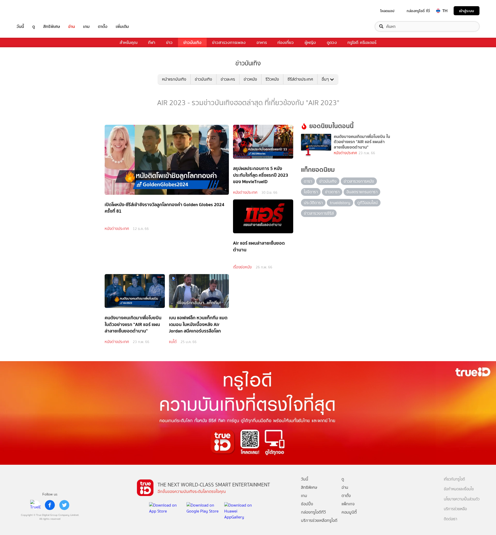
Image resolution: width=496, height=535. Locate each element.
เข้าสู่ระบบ (466, 11)
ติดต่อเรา (450, 519)
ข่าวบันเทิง (192, 42)
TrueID (32, 10)
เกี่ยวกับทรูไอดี (454, 479)
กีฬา (151, 42)
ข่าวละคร (228, 79)
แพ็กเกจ (348, 504)
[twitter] (64, 505)
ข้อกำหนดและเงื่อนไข (459, 489)
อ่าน (71, 26)
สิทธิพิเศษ (51, 26)
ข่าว (169, 42)
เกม (86, 26)
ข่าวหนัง (250, 79)
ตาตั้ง (102, 26)
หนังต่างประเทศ (117, 228)
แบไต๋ (173, 342)
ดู (33, 26)
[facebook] (50, 505)
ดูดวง (332, 42)
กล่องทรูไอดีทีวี (313, 512)
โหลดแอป (387, 11)
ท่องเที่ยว (285, 42)
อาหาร (262, 42)
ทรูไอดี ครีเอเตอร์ (361, 42)
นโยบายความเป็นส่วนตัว (461, 499)
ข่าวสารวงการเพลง (229, 42)
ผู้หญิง (310, 42)
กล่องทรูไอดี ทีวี (418, 11)
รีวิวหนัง (272, 79)
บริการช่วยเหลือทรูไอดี (319, 520)
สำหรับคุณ (128, 42)
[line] (35, 505)
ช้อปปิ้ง (307, 504)
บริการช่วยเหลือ (455, 509)
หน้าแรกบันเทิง (174, 79)
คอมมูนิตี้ (349, 512)
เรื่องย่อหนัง (242, 267)
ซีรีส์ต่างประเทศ (300, 79)
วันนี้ (20, 26)
